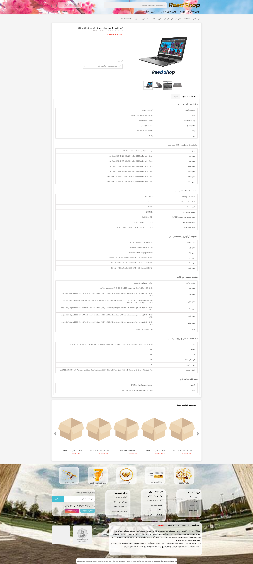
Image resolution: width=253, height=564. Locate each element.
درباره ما (194, 501)
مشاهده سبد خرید (155, 510)
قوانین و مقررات (121, 497)
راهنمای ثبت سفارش (155, 496)
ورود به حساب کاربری (155, 515)
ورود (74, 5)
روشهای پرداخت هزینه (154, 500)
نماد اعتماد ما (192, 506)
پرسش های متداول (120, 502)
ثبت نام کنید (67, 5)
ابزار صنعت (150, 11)
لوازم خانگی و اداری (191, 11)
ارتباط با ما (193, 497)
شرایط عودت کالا (156, 505)
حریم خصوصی (192, 510)
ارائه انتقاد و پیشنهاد (119, 511)
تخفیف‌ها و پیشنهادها (59, 11)
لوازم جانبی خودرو (168, 11)
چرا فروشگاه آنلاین (120, 507)
